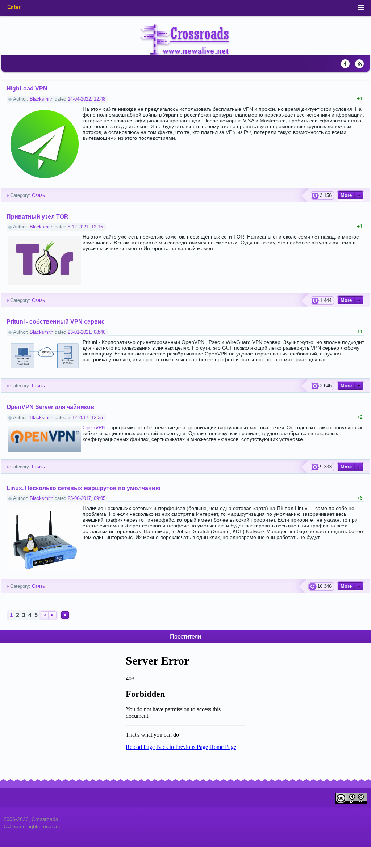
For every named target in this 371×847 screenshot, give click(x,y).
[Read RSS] (359, 63)
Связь (38, 195)
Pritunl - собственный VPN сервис (56, 321)
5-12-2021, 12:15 (85, 226)
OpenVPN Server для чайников (50, 407)
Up (65, 615)
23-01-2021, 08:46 (86, 332)
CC (8, 826)
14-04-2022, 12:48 (86, 99)
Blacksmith (41, 99)
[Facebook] (345, 63)
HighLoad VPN (27, 88)
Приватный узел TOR (37, 216)
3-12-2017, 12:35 (85, 417)
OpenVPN (94, 427)
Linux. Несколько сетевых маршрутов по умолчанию (84, 488)
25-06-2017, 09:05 (86, 498)
